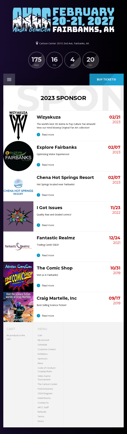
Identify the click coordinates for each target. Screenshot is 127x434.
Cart (40, 335)
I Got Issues (49, 207)
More (40, 363)
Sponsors (42, 358)
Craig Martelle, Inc (57, 298)
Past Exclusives (45, 388)
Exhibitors (43, 353)
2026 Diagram (45, 393)
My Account (43, 339)
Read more (48, 134)
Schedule (42, 344)
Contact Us (43, 402)
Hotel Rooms (44, 398)
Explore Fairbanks (57, 147)
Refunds (42, 411)
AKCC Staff (43, 407)
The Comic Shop (55, 268)
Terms (41, 416)
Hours (41, 421)
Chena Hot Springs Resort (65, 177)
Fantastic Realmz (56, 237)
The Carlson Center (47, 384)
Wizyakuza (49, 117)
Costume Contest (47, 349)
